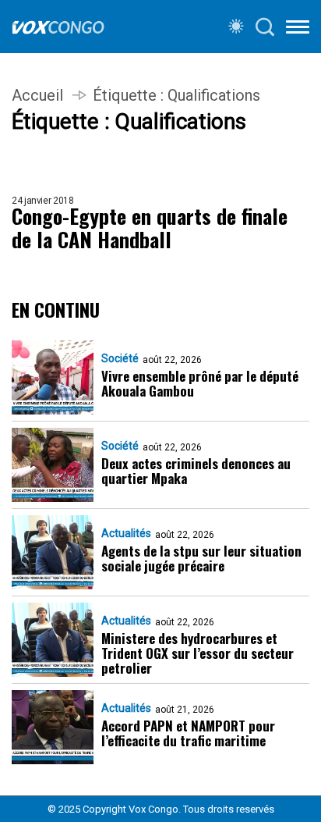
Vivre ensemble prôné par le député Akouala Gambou (199, 383)
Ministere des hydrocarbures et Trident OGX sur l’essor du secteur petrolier (197, 653)
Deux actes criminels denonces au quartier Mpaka (196, 471)
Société (120, 358)
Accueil (37, 95)
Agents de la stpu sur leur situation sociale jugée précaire (201, 558)
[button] (297, 29)
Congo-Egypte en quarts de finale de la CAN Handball (149, 228)
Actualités (126, 533)
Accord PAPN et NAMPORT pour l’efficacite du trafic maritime (188, 733)
